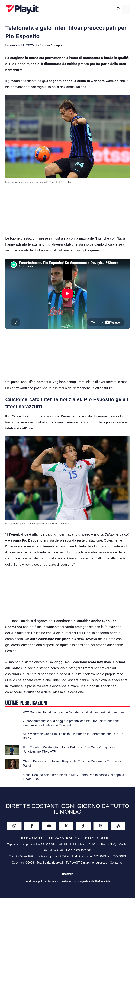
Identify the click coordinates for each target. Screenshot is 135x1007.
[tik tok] (83, 826)
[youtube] (49, 826)
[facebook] (31, 826)
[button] (118, 9)
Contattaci (116, 862)
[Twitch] (100, 826)
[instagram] (14, 826)
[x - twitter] (66, 826)
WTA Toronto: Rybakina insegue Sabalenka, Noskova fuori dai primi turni (74, 712)
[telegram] (118, 826)
